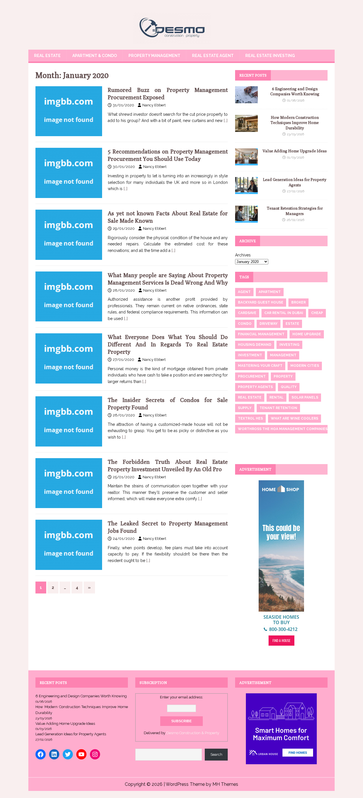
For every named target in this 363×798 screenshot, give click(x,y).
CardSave (247, 313)
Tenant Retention (278, 408)
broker (298, 302)
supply (245, 408)
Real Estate (47, 55)
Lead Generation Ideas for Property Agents (70, 734)
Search (216, 754)
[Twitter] (68, 754)
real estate (249, 397)
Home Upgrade (306, 334)
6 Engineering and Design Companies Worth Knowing (81, 696)
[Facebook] (40, 754)
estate (292, 324)
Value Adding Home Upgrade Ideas (295, 151)
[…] (225, 120)
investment (250, 355)
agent (244, 292)
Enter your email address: (181, 697)
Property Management (154, 55)
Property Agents (255, 387)
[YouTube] (81, 754)
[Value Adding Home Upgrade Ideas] (246, 162)
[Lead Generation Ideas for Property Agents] (246, 191)
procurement (252, 376)
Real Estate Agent (213, 55)
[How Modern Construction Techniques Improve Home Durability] (246, 129)
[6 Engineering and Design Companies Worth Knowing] (246, 100)
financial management (261, 334)
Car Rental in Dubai (283, 313)
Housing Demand (254, 345)
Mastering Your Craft (260, 366)
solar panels (305, 397)
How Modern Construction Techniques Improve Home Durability (295, 122)
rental (276, 397)
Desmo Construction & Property (192, 733)
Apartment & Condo (94, 55)
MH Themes (225, 784)
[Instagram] (95, 754)
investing (289, 345)
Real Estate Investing (270, 55)
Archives (243, 255)
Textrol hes (250, 418)
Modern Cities (304, 366)
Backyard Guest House (260, 302)
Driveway (268, 324)
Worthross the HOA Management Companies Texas (289, 429)
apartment (270, 292)
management (283, 355)
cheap (317, 313)
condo (245, 324)
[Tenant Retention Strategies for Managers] (246, 219)
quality (289, 387)
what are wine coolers (294, 418)
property (283, 376)
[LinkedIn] (54, 754)
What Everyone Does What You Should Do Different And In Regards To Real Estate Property (168, 344)
